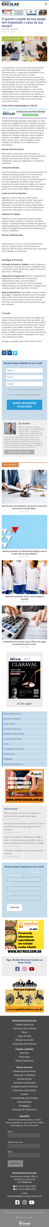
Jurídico (6, 744)
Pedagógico (8, 759)
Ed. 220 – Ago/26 (24, 703)
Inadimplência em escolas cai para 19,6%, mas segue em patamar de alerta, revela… (24, 643)
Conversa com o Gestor (24, 1028)
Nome (10, 884)
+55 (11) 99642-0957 (26, 1186)
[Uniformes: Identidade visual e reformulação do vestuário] (24, 577)
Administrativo (9, 754)
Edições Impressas (24, 1024)
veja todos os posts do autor (19, 452)
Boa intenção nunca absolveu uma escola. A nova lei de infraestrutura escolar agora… (24, 507)
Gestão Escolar (9, 724)
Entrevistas (24, 1056)
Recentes (24, 1053)
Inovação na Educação (12, 729)
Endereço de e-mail (15, 875)
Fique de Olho (24, 1036)
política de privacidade (30, 395)
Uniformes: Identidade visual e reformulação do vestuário (24, 597)
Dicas (24, 1032)
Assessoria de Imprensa (24, 1043)
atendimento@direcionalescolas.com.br (24, 1196)
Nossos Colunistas (24, 1060)
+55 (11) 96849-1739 (26, 1189)
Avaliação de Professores (13, 764)
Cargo (10, 893)
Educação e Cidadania (12, 719)
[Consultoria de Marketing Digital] (25, 1223)
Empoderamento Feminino (14, 734)
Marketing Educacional (12, 714)
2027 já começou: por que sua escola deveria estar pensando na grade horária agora (22, 814)
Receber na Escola (24, 1040)
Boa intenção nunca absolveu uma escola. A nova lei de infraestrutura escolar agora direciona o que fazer (24, 826)
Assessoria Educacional (13, 739)
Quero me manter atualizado (24, 405)
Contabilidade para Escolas (14, 749)
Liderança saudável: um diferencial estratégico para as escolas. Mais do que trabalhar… (24, 552)
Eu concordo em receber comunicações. (25, 390)
